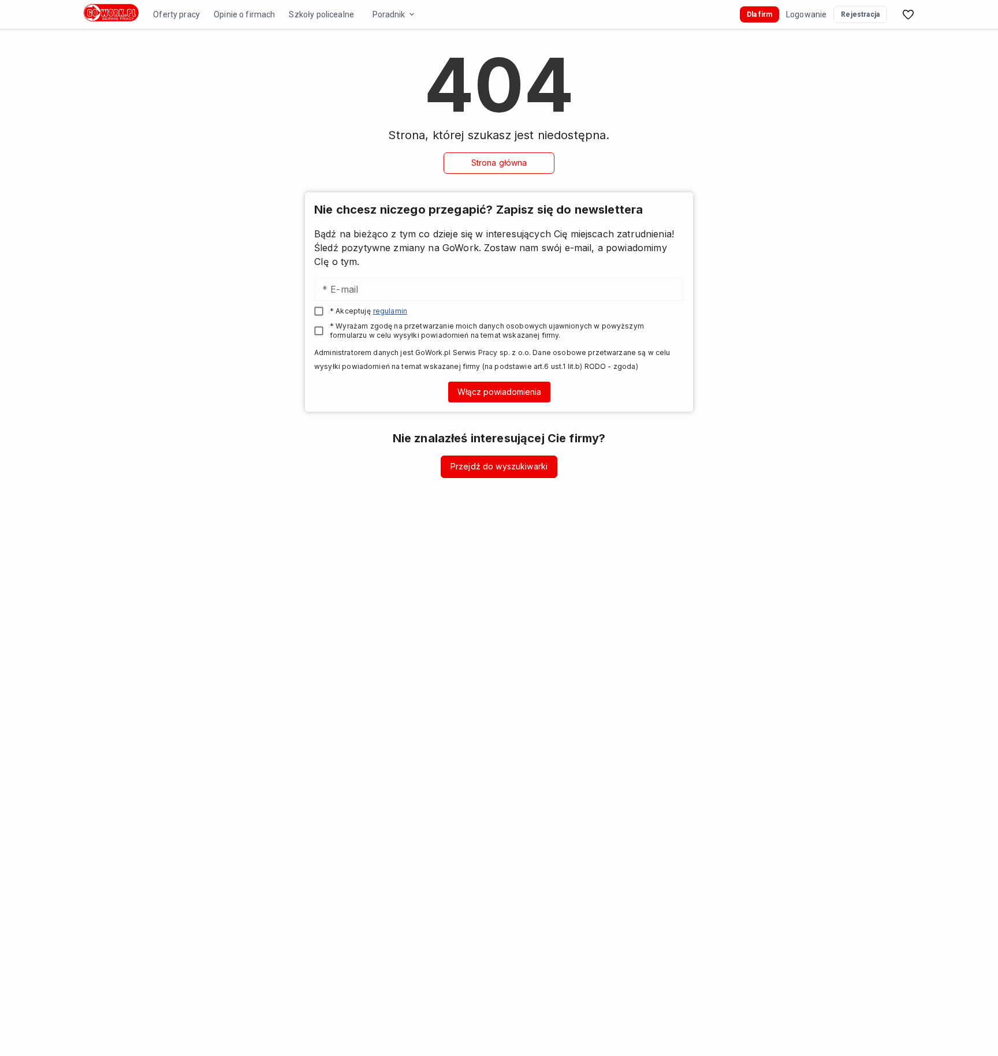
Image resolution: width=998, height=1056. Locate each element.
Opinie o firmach (244, 14)
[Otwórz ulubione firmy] (908, 14)
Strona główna (499, 162)
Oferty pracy (176, 14)
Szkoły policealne (321, 14)
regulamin (390, 311)
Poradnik (389, 14)
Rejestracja (860, 14)
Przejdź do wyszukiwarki (499, 466)
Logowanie (806, 14)
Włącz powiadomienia (499, 392)
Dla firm (759, 14)
